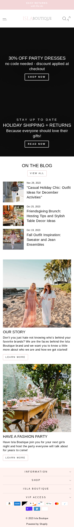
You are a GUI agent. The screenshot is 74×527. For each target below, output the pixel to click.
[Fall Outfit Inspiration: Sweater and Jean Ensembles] (13, 239)
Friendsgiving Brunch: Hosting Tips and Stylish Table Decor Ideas (46, 216)
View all (37, 173)
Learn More (15, 357)
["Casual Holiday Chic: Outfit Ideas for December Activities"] (13, 192)
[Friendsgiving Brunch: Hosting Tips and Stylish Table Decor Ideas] (13, 215)
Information (36, 471)
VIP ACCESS (36, 497)
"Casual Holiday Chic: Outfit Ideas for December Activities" (49, 192)
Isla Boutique (36, 488)
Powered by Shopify (36, 524)
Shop (36, 480)
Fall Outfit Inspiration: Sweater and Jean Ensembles (44, 239)
